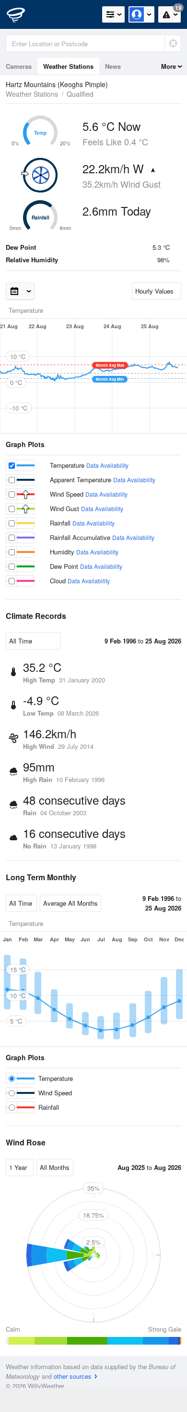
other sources (73, 1376)
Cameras (19, 66)
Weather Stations (68, 66)
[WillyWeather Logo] (21, 14)
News (113, 66)
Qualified (80, 94)
